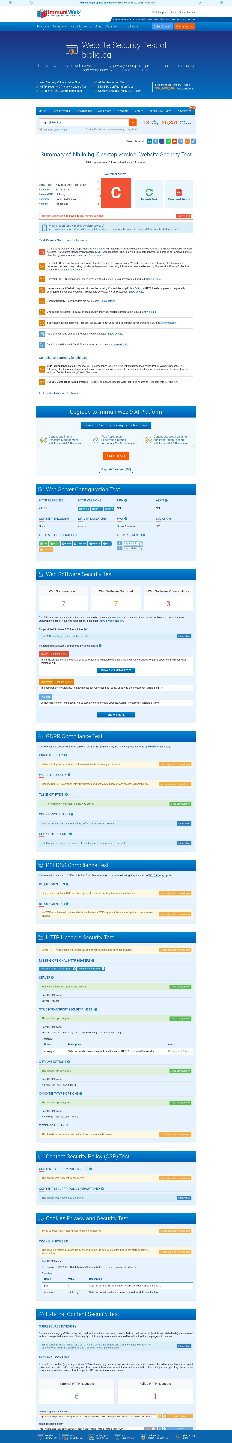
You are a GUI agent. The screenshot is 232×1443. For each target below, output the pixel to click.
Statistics (186, 110)
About (139, 111)
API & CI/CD (104, 111)
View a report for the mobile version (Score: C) (76, 225)
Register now (154, 2)
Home (42, 111)
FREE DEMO (116, 456)
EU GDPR (153, 746)
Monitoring (84, 111)
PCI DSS (154, 875)
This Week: (165, 19)
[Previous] (10, 3)
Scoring (123, 111)
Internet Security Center (123, 19)
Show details (96, 255)
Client (182, 12)
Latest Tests (61, 111)
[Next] (221, 3)
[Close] (200, 3)
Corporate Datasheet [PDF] (116, 469)
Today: (184, 19)
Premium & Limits (160, 111)
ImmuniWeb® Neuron (111, 620)
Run (132, 122)
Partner (191, 12)
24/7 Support (159, 12)
